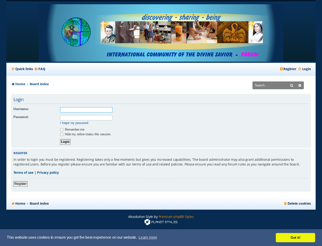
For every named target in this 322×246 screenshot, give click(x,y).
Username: (21, 109)
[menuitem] (39, 69)
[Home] (160, 33)
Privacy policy (48, 172)
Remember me (74, 129)
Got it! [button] (296, 237)
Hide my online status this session (87, 134)
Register (20, 184)
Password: (20, 117)
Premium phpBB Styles (176, 216)
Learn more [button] (148, 237)
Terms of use (23, 172)
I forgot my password (74, 123)
